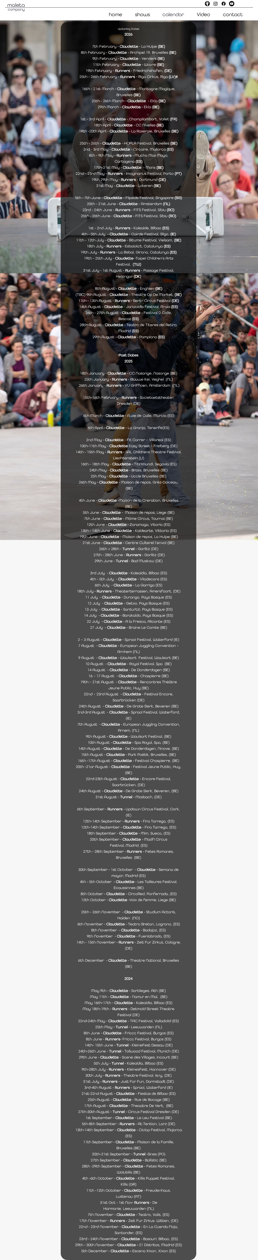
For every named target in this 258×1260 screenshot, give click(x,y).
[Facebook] (223, 3)
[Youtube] (231, 3)
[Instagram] (215, 3)
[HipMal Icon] (207, 3)
